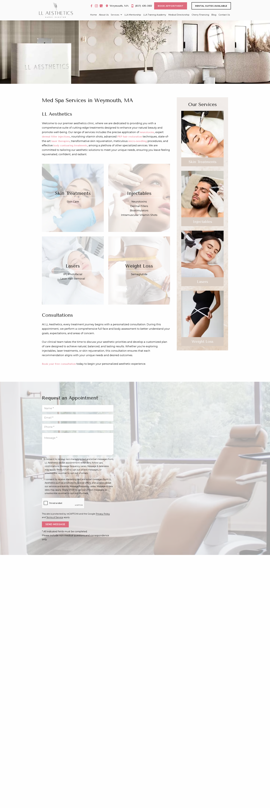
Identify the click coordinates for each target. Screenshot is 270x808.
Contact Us (224, 15)
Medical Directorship (178, 15)
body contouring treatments (70, 145)
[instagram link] (96, 6)
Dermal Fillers (139, 206)
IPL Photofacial (72, 274)
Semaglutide (139, 274)
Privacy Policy (103, 514)
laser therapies (60, 141)
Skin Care (73, 201)
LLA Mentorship (132, 15)
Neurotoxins (139, 201)
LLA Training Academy (154, 15)
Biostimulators (139, 210)
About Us (104, 15)
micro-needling (137, 141)
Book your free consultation (59, 363)
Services (115, 15)
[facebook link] (91, 6)
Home (93, 15)
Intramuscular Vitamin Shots (139, 215)
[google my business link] (101, 6)
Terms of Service (54, 517)
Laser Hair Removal (72, 278)
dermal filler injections (56, 136)
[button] (116, 15)
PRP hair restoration (129, 136)
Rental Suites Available (211, 6)
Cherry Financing (200, 15)
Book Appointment (170, 6)
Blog (213, 15)
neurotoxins (147, 132)
